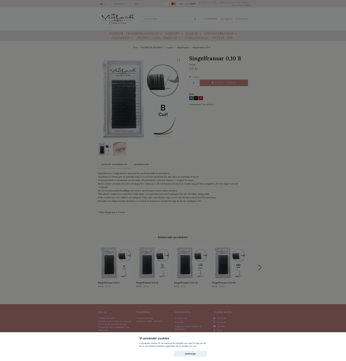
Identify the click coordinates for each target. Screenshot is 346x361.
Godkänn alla (155, 354)
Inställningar (190, 354)
